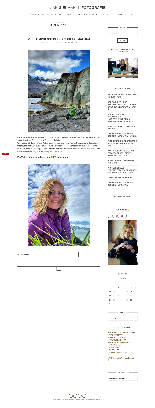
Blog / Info (104, 14)
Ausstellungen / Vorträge (62, 14)
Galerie (45, 14)
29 (131, 300)
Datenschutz (90, 400)
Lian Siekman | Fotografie (77, 7)
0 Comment (57, 42)
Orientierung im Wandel (120, 178)
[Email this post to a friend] (97, 254)
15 (131, 291)
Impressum (80, 400)
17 (110, 296)
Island (74, 42)
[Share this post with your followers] (86, 254)
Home (25, 14)
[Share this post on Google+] (92, 254)
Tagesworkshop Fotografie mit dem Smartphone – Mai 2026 (122, 143)
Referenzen (117, 14)
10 (110, 291)
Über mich (34, 14)
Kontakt (128, 14)
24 (110, 300)
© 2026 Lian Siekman (60, 400)
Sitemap (99, 400)
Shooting (93, 14)
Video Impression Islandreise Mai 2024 (59, 39)
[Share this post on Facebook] (81, 254)
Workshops (82, 14)
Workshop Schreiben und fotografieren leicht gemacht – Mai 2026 (121, 153)
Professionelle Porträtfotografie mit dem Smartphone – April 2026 (122, 170)
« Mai (110, 304)
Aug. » (115, 304)
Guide (67, 42)
